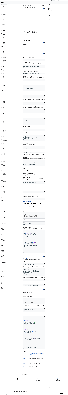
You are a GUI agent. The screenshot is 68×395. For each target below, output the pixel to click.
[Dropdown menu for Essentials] (8, 0)
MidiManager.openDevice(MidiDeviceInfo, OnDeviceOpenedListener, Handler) (37, 353)
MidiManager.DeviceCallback (25, 365)
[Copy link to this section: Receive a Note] (27, 157)
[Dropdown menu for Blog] (24, 0)
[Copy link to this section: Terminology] (27, 44)
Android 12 (39, 388)
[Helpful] (44, 5)
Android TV (29, 387)
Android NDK (49, 387)
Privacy (18, 387)
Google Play (19, 0)
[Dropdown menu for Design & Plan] (12, 0)
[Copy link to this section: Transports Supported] (30, 34)
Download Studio (49, 386)
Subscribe (61, 393)
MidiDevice (24, 358)
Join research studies (59, 386)
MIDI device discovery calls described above (27, 201)
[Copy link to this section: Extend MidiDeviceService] (31, 227)
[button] (3, 9)
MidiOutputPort (24, 366)
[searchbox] (4, 4)
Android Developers (24, 5)
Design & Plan (11, 0)
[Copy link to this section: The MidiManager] (28, 70)
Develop (15, 0)
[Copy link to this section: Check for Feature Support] (31, 62)
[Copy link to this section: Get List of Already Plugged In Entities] (34, 76)
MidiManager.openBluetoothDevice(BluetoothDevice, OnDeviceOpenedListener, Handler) (37, 354)
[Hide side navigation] (6, 394)
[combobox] (53, 0)
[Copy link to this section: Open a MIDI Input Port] (30, 126)
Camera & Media (19, 386)
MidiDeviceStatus (24, 363)
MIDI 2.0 (26, 258)
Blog (8, 388)
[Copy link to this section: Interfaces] (26, 351)
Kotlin (43, 8)
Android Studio (63, 0)
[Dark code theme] (44, 65)
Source (8, 386)
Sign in (66, 0)
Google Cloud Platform (23, 391)
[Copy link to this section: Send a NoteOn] (27, 132)
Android (14, 391)
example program (30, 175)
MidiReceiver (24, 367)
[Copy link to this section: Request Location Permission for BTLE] (34, 177)
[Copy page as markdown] (34, 7)
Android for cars (29, 386)
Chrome (17, 391)
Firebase (19, 391)
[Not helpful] (34, 371)
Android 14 (39, 386)
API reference (2, 2)
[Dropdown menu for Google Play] (20, 0)
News (8, 387)
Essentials (6, 0)
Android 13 (39, 387)
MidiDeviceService (24, 362)
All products (27, 391)
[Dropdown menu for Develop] (16, 0)
